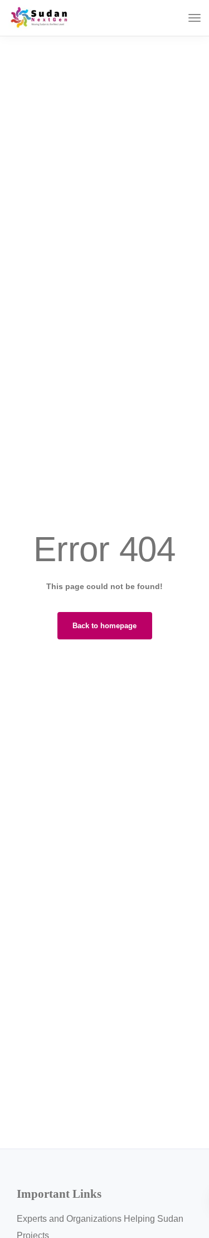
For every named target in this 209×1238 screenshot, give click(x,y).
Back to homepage (104, 626)
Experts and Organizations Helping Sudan (100, 1218)
